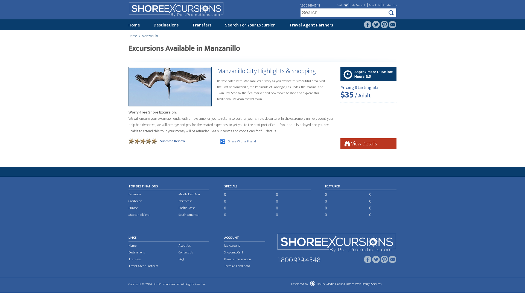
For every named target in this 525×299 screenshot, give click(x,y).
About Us (374, 5)
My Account (358, 5)
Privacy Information (237, 259)
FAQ (181, 259)
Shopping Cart (233, 252)
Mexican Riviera (139, 214)
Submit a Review (172, 141)
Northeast (185, 201)
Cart (339, 5)
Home (134, 25)
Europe (133, 208)
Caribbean (135, 201)
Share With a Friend (242, 141)
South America (189, 214)
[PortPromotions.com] (337, 244)
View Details (363, 143)
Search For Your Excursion (250, 25)
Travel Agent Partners (311, 25)
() (225, 194)
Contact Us (389, 5)
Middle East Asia (189, 194)
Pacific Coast (187, 208)
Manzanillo (150, 36)
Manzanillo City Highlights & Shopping (266, 71)
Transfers (201, 25)
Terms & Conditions (237, 266)
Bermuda (135, 194)
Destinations (166, 25)
